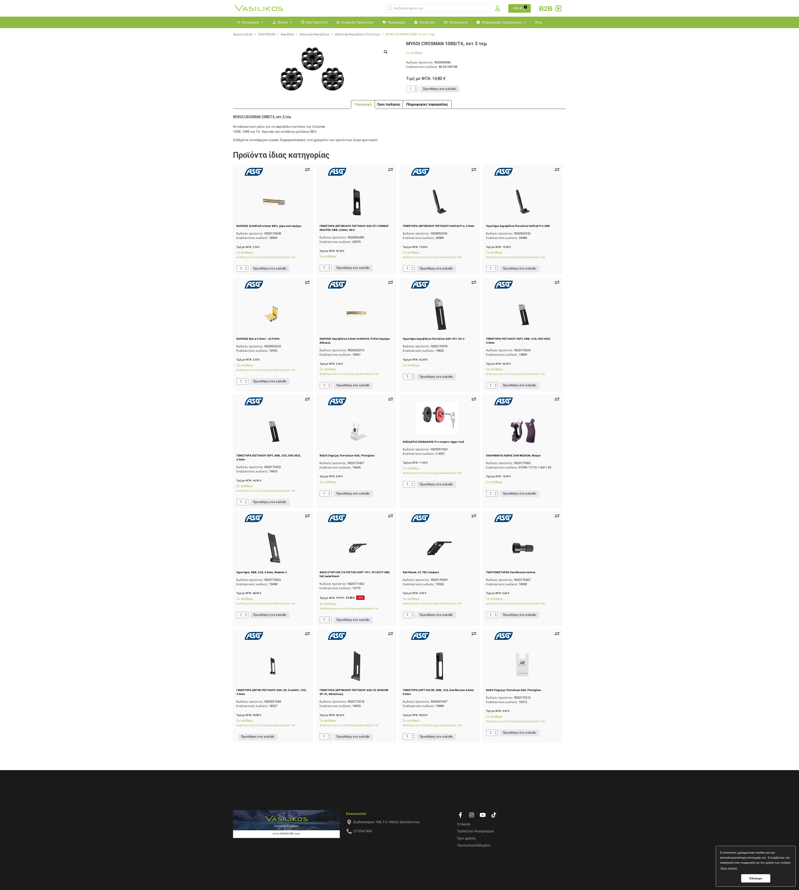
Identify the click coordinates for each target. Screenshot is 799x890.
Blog (538, 22)
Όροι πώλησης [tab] (388, 104)
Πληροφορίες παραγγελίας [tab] (427, 104)
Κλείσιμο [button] (755, 878)
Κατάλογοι (427, 22)
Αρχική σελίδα (243, 34)
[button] (386, 52)
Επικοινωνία (458, 22)
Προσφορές (397, 22)
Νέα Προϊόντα (317, 22)
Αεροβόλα (287, 34)
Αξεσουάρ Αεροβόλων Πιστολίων (357, 34)
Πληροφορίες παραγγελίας (501, 22)
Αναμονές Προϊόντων (357, 22)
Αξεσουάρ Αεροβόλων (315, 34)
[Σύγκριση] (307, 169)
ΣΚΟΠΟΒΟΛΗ (266, 34)
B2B (546, 8)
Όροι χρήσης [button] (729, 868)
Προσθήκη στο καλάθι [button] (439, 89)
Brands (283, 22)
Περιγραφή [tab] (363, 104)
